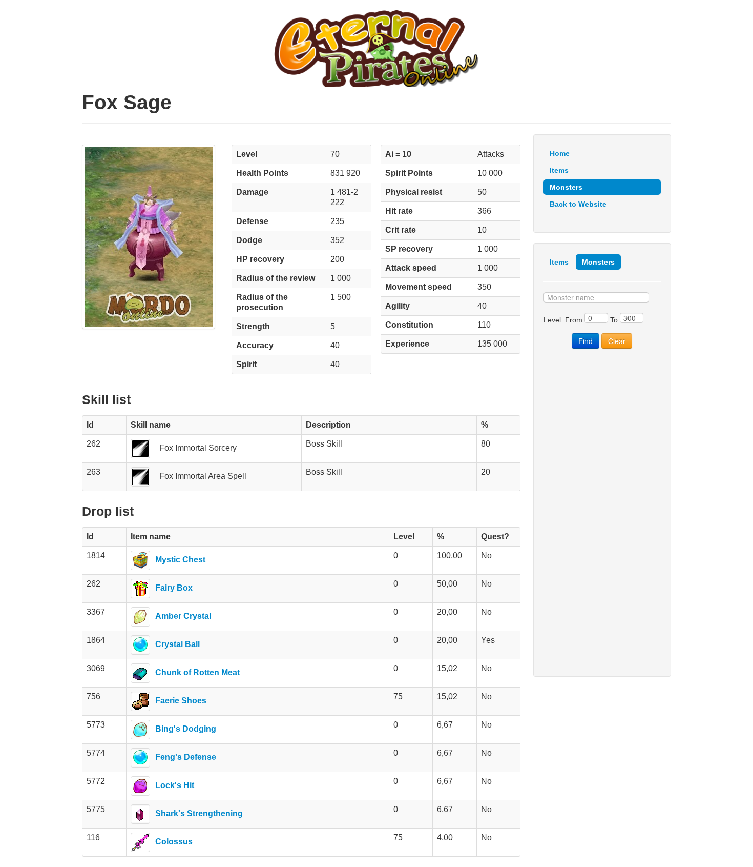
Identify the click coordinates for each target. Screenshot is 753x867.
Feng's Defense (185, 757)
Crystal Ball (177, 644)
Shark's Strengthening (199, 813)
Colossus (174, 841)
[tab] (559, 262)
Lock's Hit (174, 785)
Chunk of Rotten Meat (197, 672)
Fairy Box (174, 587)
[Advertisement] (602, 513)
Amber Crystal (183, 616)
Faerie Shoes (180, 700)
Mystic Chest (180, 559)
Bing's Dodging (185, 728)
